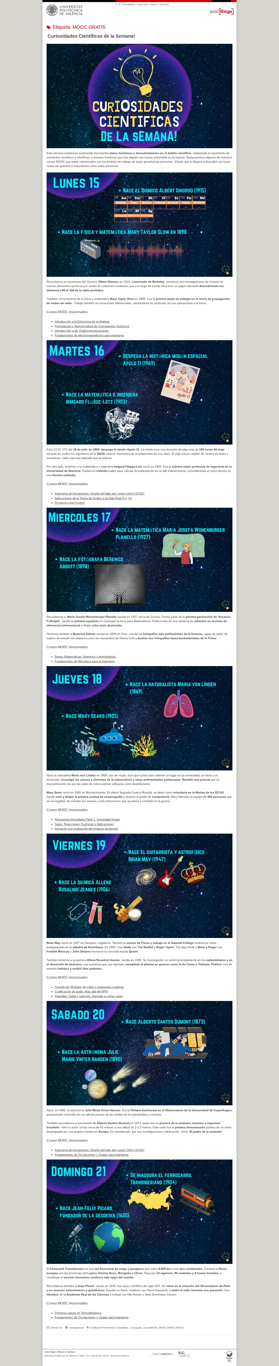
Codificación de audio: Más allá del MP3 (81, 991)
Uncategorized (76, 1327)
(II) (130, 498)
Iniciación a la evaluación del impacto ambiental (86, 828)
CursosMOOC (150, 1327)
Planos (61, 1352)
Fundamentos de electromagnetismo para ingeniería (89, 335)
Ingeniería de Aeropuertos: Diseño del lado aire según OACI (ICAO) (99, 493)
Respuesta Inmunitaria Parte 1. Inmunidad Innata (87, 819)
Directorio (164, 4)
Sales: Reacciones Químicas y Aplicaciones (84, 824)
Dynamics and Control (70, 502)
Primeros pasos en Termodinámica (78, 1313)
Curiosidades (121, 1327)
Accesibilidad (129, 4)
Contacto (71, 1352)
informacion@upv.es (119, 1356)
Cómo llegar (50, 1352)
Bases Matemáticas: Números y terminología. (85, 656)
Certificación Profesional (102, 1327)
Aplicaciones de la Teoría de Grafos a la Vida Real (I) (90, 498)
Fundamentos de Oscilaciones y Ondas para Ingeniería (91, 1154)
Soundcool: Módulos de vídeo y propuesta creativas (89, 987)
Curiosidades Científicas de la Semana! (91, 36)
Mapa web (143, 4)
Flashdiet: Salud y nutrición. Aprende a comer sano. (89, 996)
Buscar (154, 4)
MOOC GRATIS (167, 1327)
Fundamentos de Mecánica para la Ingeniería (85, 661)
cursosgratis (135, 1327)
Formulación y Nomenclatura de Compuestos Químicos (92, 326)
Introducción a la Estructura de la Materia (82, 321)
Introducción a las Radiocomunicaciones (82, 330)
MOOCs (180, 1327)
